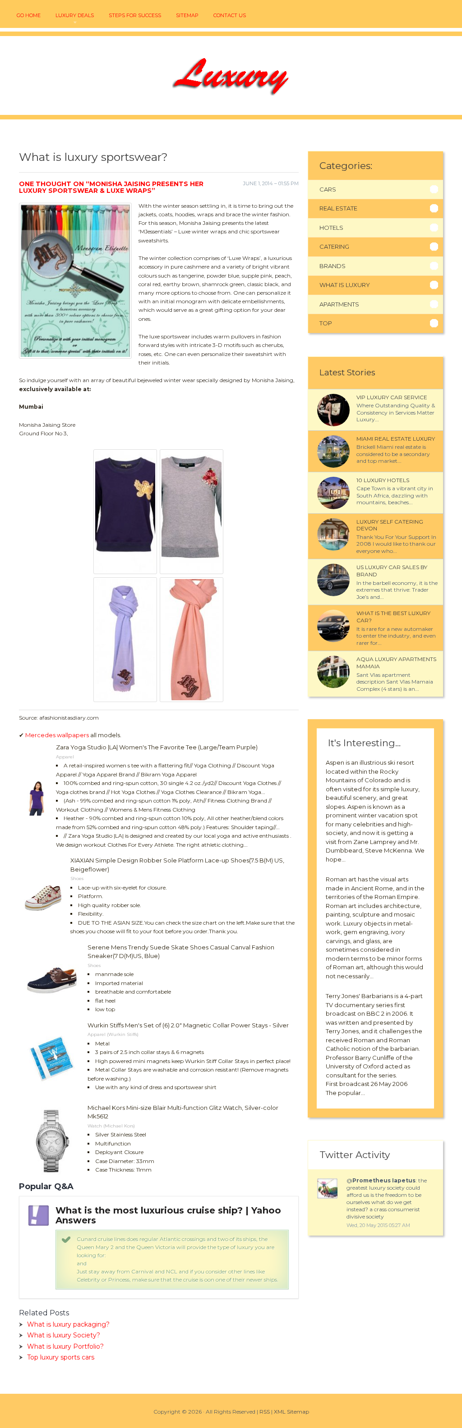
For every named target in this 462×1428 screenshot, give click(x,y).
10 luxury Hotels (382, 480)
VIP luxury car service (391, 397)
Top (325, 323)
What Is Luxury (344, 284)
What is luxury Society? (63, 1335)
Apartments (339, 304)
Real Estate (338, 208)
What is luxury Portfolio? (65, 1346)
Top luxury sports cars (60, 1357)
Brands (332, 265)
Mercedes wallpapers (57, 735)
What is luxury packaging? (68, 1324)
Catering (334, 246)
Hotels (331, 227)
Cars (327, 189)
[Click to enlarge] (125, 570)
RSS (264, 1411)
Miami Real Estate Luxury (395, 438)
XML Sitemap (291, 1411)
